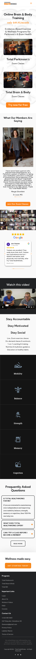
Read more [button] (10, 263)
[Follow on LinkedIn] (21, 655)
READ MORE (18, 543)
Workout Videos (7, 602)
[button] (31, 253)
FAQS (3, 606)
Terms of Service (7, 634)
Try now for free (18, 104)
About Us (5, 599)
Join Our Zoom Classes (18, 204)
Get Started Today (18, 566)
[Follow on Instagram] (18, 655)
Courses (4, 609)
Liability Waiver (7, 631)
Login (4, 596)
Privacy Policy (7, 628)
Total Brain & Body (8, 583)
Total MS (5, 587)
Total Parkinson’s (8, 580)
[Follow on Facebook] (15, 655)
